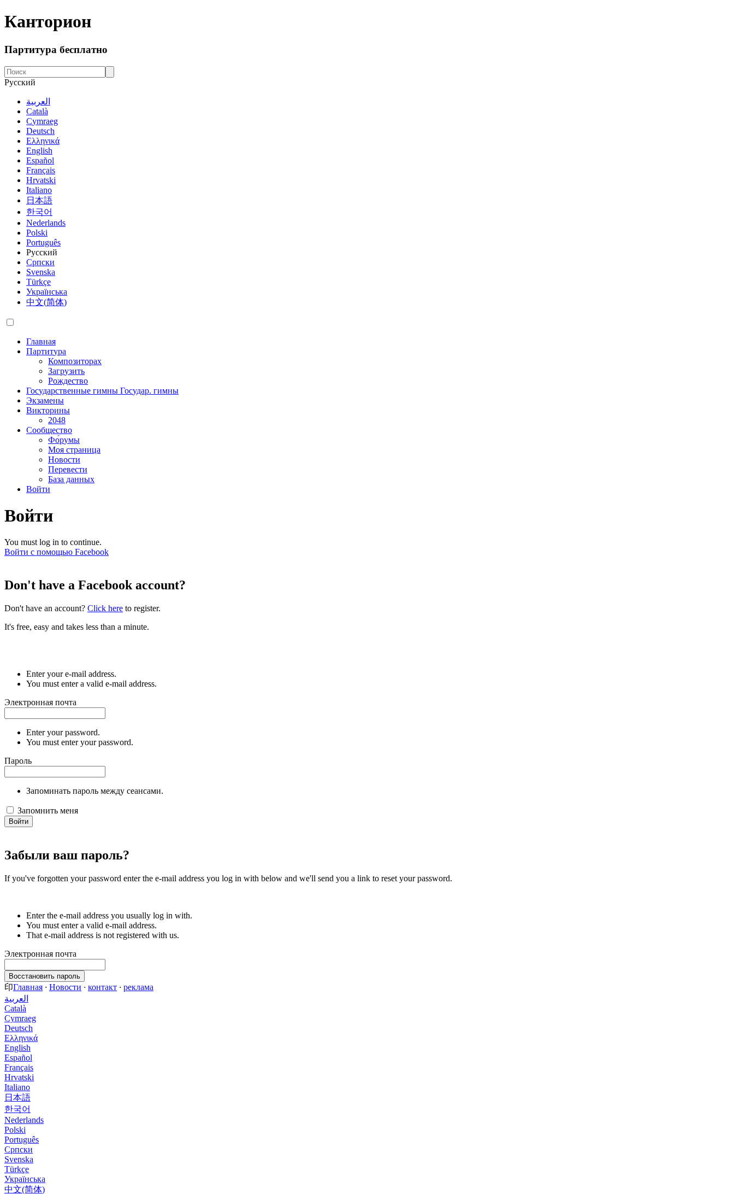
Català (37, 111)
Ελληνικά (43, 140)
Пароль (18, 760)
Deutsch (40, 131)
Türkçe (38, 281)
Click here (105, 608)
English (39, 150)
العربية (38, 101)
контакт (102, 987)
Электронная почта (40, 702)
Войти (18, 821)
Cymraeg (42, 121)
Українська (46, 291)
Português (43, 242)
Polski (37, 232)
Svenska (40, 272)
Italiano (39, 190)
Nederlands (46, 222)
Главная (28, 987)
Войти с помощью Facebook (56, 552)
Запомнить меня (47, 810)
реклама (138, 987)
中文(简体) (46, 302)
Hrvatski (41, 180)
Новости (65, 987)
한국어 (39, 211)
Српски (40, 262)
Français (40, 170)
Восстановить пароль (44, 976)
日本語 (39, 200)
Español (40, 160)
